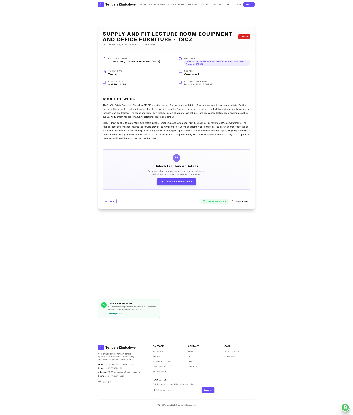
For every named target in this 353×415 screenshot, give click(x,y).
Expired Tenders (176, 4)
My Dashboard (159, 371)
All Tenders (158, 351)
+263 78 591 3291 (113, 368)
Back (111, 201)
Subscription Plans (161, 361)
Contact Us (193, 366)
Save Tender (242, 201)
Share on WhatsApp (216, 201)
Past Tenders (159, 366)
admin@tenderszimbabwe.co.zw (118, 364)
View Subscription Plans (179, 181)
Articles (204, 4)
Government (191, 74)
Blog (190, 356)
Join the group (115, 314)
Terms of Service (231, 351)
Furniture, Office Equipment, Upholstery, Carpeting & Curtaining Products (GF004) (215, 62)
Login (238, 4)
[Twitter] (99, 382)
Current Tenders (157, 4)
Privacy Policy (230, 356)
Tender (112, 74)
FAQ (190, 361)
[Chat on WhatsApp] (345, 407)
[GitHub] (109, 382)
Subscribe (216, 4)
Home (143, 4)
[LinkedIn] (104, 382)
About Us (192, 351)
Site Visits (192, 4)
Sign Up (249, 4)
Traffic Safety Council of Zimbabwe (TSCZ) (134, 61)
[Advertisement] (176, 253)
